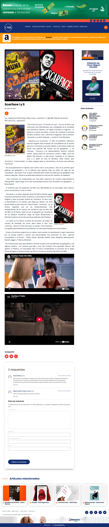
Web (9, 445)
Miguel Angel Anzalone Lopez (22, 391)
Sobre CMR (83, 26)
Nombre (11, 431)
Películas (56, 26)
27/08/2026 (92, 121)
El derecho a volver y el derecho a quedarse (96, 127)
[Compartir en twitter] (11, 356)
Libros (63, 26)
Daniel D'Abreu (17, 375)
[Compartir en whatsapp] (16, 356)
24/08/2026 (92, 149)
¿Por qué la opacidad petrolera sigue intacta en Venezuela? (94, 116)
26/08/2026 (92, 130)
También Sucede (72, 26)
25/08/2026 (92, 140)
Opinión (27, 26)
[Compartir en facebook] (7, 356)
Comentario (12, 409)
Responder (15, 384)
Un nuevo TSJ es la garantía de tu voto (95, 146)
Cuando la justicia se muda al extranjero (96, 136)
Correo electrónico (14, 438)
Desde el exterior (38, 26)
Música (48, 26)
